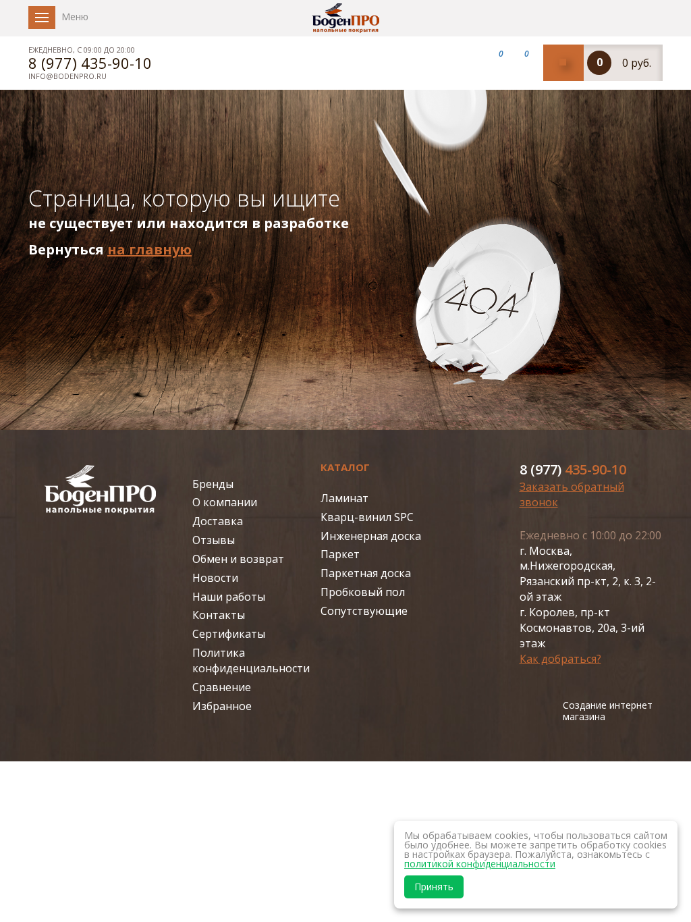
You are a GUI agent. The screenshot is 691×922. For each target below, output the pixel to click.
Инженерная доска (371, 535)
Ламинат (344, 498)
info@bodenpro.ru (67, 76)
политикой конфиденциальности (479, 863)
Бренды (212, 484)
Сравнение (221, 687)
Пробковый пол (363, 592)
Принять (433, 886)
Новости (215, 577)
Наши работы (228, 596)
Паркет (340, 554)
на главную (149, 249)
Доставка (217, 521)
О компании (224, 502)
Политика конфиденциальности (251, 660)
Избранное (222, 706)
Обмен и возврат (238, 558)
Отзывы (213, 540)
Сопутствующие (364, 610)
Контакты (218, 614)
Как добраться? (560, 658)
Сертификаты (228, 633)
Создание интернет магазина (608, 711)
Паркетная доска (366, 573)
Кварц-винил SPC (367, 517)
